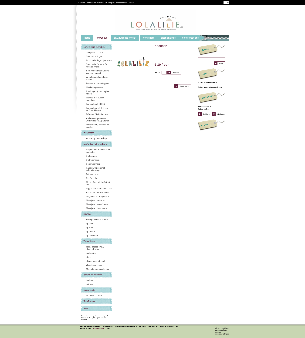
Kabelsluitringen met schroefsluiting (95, 169)
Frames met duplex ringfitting (95, 99)
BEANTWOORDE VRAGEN (125, 38)
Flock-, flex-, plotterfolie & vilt (98, 183)
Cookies (218, 332)
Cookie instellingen (222, 334)
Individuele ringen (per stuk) (99, 60)
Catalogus (110, 3)
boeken (89, 280)
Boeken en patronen (93, 274)
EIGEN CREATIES (168, 38)
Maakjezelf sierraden (95, 200)
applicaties (91, 253)
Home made (89, 290)
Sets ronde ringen (94, 56)
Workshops (89, 132)
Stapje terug (184, 86)
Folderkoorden (92, 174)
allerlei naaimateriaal (95, 261)
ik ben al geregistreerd (207, 82)
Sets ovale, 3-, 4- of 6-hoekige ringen (96, 65)
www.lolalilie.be (98, 3)
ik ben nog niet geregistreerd (210, 87)
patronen (90, 284)
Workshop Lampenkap (96, 138)
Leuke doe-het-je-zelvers (95, 144)
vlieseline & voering (95, 265)
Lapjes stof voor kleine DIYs (99, 188)
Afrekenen (221, 114)
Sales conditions (221, 330)
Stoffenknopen (92, 160)
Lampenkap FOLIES (95, 104)
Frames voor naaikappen (97, 83)
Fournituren (89, 241)
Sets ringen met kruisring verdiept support (97, 72)
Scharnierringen (93, 164)
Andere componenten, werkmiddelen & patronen (97, 119)
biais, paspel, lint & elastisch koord (95, 248)
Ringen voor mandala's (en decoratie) (98, 150)
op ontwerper (92, 235)
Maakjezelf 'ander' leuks (97, 204)
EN (228, 2)
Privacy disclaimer (222, 328)
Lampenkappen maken (94, 47)
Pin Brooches (92, 178)
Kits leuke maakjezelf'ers (97, 192)
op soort (90, 223)
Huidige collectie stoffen (97, 219)
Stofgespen (91, 156)
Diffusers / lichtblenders (97, 114)
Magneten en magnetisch (97, 196)
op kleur (89, 227)
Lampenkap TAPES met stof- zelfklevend (97, 109)
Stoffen (87, 214)
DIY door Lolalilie (94, 295)
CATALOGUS (101, 38)
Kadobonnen (89, 301)
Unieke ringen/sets (94, 87)
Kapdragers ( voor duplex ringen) (97, 92)
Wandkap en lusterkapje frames (97, 78)
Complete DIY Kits (94, 52)
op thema (90, 231)
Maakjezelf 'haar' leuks (96, 208)
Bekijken (206, 114)
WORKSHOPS (148, 38)
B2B (86, 308)
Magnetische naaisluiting (97, 269)
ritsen (88, 257)
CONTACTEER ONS (190, 38)
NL (225, 2)
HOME (87, 38)
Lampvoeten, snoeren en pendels (97, 126)
